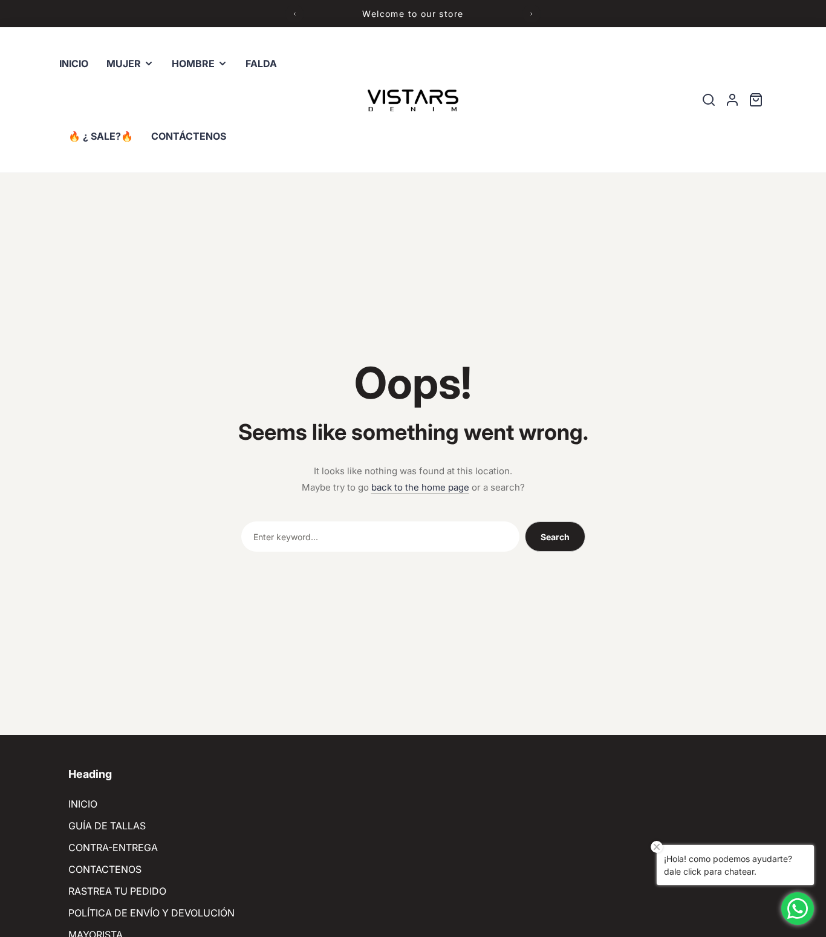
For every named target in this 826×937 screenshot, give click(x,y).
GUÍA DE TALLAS (107, 826)
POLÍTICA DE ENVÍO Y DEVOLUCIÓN (151, 913)
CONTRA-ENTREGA (113, 847)
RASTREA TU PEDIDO (117, 891)
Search (555, 537)
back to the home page (420, 487)
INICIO (82, 804)
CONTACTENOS (104, 869)
